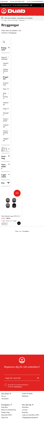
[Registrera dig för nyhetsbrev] (38, 378)
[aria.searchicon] (2, 18)
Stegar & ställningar (4, 58)
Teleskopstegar (5, 120)
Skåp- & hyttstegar (5, 96)
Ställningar (5, 103)
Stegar (5, 109)
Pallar (5, 89)
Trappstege (5, 126)
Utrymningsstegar (5, 132)
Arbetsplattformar (5, 71)
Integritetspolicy (18, 386)
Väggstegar (5, 139)
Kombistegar (5, 84)
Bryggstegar (5, 78)
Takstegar (5, 114)
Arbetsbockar (5, 64)
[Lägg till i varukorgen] (19, 223)
